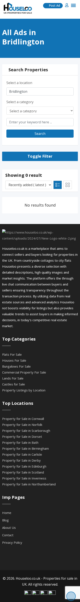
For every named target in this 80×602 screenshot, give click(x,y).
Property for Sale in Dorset (22, 436)
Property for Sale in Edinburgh (24, 466)
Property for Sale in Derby (21, 460)
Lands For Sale (12, 378)
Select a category (19, 102)
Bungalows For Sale (16, 366)
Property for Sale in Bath (20, 442)
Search (40, 133)
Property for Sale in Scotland (23, 472)
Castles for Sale (13, 384)
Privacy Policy (12, 542)
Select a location (19, 82)
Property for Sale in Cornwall (23, 419)
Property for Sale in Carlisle (22, 454)
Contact (7, 535)
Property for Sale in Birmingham (25, 448)
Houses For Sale (14, 360)
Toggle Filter (40, 156)
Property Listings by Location (23, 390)
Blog (5, 520)
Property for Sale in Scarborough (26, 430)
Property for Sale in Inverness (24, 478)
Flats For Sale (12, 354)
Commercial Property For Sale (24, 372)
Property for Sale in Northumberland (29, 484)
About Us (9, 527)
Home (6, 513)
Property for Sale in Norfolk (22, 424)
